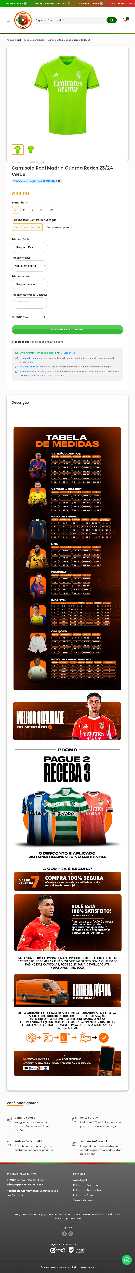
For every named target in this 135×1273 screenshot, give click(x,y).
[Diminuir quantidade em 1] (34, 317)
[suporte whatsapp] (127, 1260)
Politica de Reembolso (87, 1190)
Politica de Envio (83, 1195)
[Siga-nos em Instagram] (70, 1233)
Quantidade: (20, 317)
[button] (126, 20)
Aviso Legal (80, 1180)
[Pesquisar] (112, 20)
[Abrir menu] (8, 20)
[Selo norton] (57, 1250)
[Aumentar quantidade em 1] (54, 317)
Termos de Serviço (84, 1200)
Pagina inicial (14, 39)
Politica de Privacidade (87, 1185)
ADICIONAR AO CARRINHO (67, 329)
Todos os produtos (34, 39)
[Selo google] (77, 1250)
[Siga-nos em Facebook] (64, 1233)
